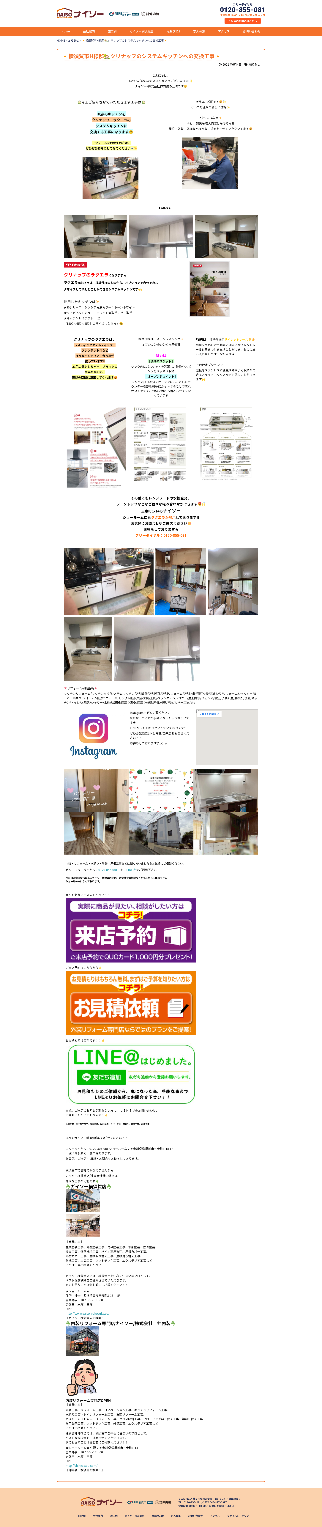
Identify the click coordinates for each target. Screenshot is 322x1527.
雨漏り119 (173, 31)
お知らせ (254, 64)
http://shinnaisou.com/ (81, 1465)
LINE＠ (131, 869)
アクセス (224, 31)
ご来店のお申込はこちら (242, 21)
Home (65, 31)
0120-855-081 (175, 535)
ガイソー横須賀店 (141, 31)
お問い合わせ (252, 31)
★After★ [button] (164, 208)
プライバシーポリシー (239, 1515)
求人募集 (199, 31)
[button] (150, 207)
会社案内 (89, 31)
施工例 (112, 31)
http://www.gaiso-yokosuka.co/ (87, 1313)
